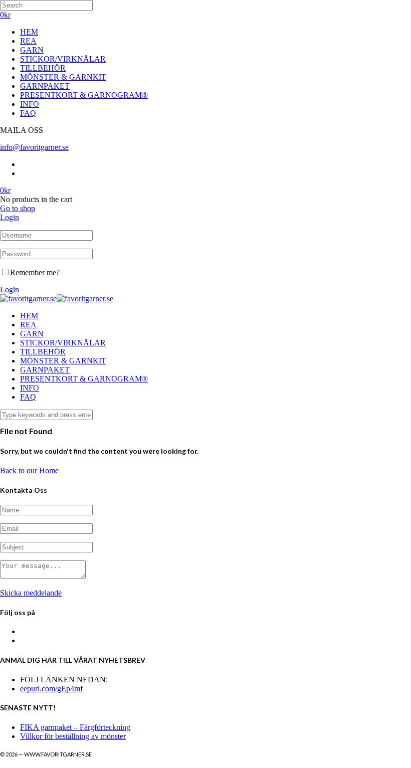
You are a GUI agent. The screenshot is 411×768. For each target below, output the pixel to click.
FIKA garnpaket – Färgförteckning (75, 727)
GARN (32, 50)
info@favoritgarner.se (34, 147)
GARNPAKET (45, 86)
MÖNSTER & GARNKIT (63, 77)
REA (28, 41)
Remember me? (35, 272)
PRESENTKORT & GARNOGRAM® (84, 95)
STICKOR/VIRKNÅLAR (63, 59)
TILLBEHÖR (43, 68)
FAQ (28, 113)
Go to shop (17, 208)
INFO (29, 104)
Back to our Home (29, 470)
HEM (29, 32)
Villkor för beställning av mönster (73, 736)
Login (9, 217)
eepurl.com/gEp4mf (51, 688)
